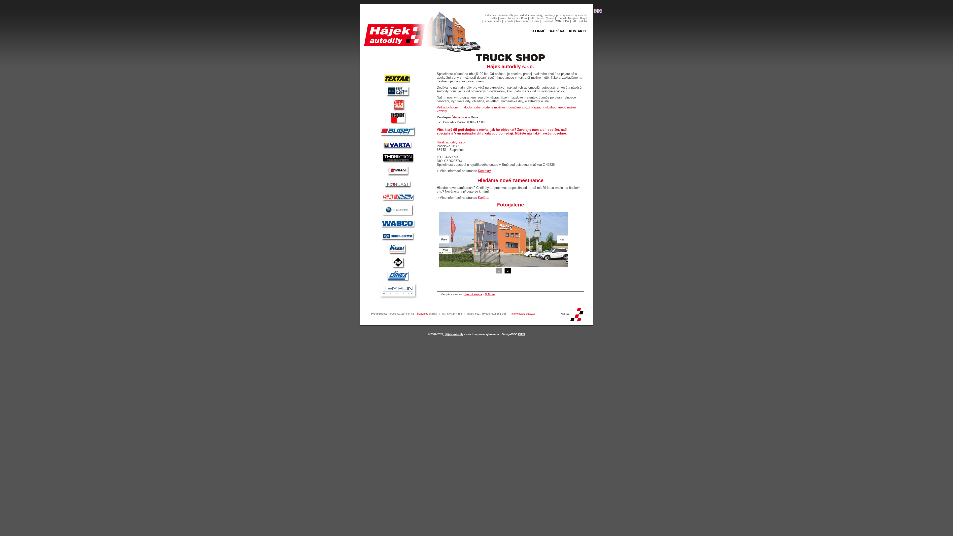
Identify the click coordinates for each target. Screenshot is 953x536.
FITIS (521, 334)
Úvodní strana (473, 294)
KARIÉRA (557, 31)
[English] (598, 11)
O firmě (490, 294)
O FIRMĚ (538, 31)
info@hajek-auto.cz (523, 313)
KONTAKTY (577, 31)
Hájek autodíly (454, 334)
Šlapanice (459, 117)
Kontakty (484, 171)
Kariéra (483, 198)
